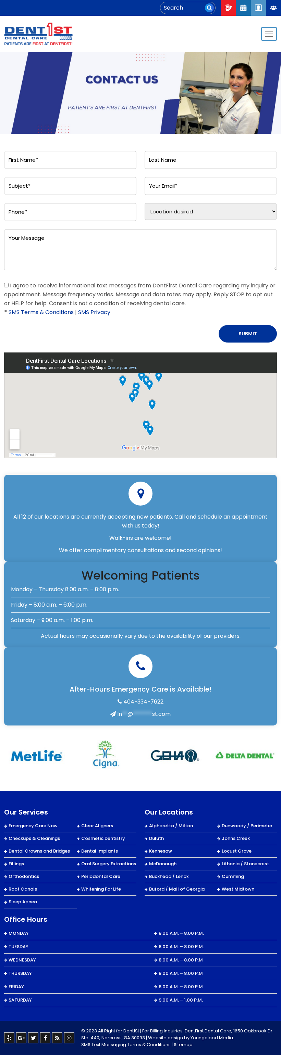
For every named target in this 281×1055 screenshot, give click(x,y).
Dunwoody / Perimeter (247, 825)
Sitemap (183, 1044)
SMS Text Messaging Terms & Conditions (126, 1044)
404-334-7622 (142, 702)
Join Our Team (273, 8)
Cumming (233, 876)
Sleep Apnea (23, 901)
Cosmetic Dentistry (103, 838)
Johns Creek (236, 838)
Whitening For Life (101, 889)
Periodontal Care (100, 876)
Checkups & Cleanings (34, 838)
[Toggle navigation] (269, 34)
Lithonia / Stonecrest (245, 863)
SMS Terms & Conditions (41, 312)
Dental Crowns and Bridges (39, 851)
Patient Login (258, 8)
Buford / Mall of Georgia (177, 889)
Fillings (16, 863)
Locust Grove (237, 851)
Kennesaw (160, 851)
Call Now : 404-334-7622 (228, 8)
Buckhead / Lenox (168, 876)
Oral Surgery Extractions (108, 863)
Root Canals (23, 889)
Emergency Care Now (33, 825)
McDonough (162, 863)
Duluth (156, 838)
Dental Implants (99, 851)
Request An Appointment (243, 8)
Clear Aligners (97, 825)
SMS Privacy (94, 312)
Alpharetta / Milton (171, 825)
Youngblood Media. (212, 1037)
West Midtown (238, 889)
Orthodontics (24, 876)
